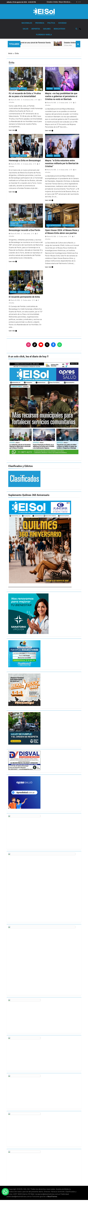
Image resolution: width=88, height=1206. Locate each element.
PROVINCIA (39, 23)
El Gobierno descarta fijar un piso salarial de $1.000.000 (61, 2)
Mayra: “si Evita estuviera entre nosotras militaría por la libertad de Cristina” (61, 163)
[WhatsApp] (59, 344)
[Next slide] (79, 2)
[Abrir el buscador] (76, 29)
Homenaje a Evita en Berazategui (25, 160)
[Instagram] (28, 344)
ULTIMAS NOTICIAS (16, 225)
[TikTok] (34, 344)
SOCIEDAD (62, 23)
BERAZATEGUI (59, 29)
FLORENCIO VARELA (44, 35)
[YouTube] (41, 344)
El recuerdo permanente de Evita (24, 297)
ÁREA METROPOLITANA (54, 225)
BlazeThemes (52, 1196)
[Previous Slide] (76, 2)
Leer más (12, 130)
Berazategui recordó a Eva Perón (24, 230)
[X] (47, 344)
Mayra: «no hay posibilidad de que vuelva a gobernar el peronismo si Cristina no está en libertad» (61, 96)
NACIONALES (27, 23)
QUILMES (47, 29)
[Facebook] (53, 344)
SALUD (25, 29)
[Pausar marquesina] (78, 44)
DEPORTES (35, 29)
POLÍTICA (51, 23)
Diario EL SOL (15, 100)
